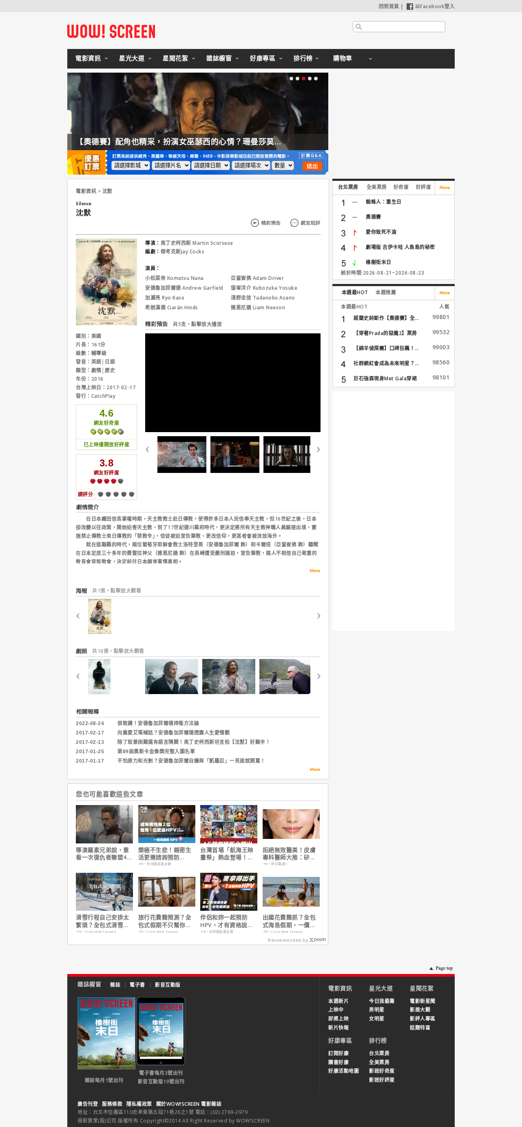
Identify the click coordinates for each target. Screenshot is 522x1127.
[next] (315, 454)
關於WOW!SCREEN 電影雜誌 (189, 1103)
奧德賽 (373, 216)
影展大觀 (420, 1009)
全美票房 (377, 187)
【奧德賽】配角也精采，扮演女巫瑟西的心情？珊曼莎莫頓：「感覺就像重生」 (212, 141)
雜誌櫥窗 (219, 58)
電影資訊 (88, 58)
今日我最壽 (382, 1001)
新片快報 (338, 1027)
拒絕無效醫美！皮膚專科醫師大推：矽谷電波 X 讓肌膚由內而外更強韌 (290, 853)
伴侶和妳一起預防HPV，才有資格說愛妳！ (226, 921)
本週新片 (338, 1001)
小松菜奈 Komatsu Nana (174, 278)
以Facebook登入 (435, 6)
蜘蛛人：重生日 (384, 201)
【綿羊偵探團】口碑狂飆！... (386, 348)
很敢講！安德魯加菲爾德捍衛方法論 (158, 723)
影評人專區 (423, 1018)
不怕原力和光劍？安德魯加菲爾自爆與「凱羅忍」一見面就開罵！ (191, 761)
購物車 (342, 58)
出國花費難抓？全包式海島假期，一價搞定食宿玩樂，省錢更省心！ (289, 921)
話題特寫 (420, 1027)
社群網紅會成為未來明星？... (386, 363)
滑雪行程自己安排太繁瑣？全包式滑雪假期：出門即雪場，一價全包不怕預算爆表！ (102, 921)
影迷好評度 (382, 1079)
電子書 (137, 984)
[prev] (150, 454)
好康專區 (262, 58)
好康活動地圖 (343, 1070)
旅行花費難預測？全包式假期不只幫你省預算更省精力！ (165, 921)
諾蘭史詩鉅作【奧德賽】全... (386, 318)
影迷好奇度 (382, 1070)
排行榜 (303, 58)
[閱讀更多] (312, 571)
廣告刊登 (87, 1103)
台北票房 (348, 187)
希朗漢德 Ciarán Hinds (171, 307)
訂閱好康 (338, 1053)
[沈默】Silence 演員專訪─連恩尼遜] (234, 454)
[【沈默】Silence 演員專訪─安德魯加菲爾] (181, 454)
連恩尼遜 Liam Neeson (258, 307)
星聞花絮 (175, 58)
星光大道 (131, 58)
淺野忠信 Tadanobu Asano (263, 297)
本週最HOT (355, 292)
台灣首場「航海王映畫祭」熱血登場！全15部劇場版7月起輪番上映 (227, 853)
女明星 (377, 1018)
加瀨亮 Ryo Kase (164, 297)
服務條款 (112, 1103)
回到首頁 (389, 6)
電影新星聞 (423, 1001)
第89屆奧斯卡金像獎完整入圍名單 (156, 751)
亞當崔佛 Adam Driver (257, 278)
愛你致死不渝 (381, 232)
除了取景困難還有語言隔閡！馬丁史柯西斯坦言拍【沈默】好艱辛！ (193, 742)
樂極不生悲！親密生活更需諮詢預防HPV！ (165, 853)
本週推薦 (386, 292)
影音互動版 (168, 984)
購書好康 (338, 1062)
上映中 (336, 1009)
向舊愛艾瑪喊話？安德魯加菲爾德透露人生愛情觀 (173, 733)
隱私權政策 (139, 1103)
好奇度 (401, 187)
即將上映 (338, 1018)
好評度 (423, 187)
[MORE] (312, 770)
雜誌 (115, 984)
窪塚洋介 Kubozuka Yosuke (264, 287)
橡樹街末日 (379, 262)
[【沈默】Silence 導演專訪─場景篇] (287, 454)
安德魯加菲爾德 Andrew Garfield (184, 287)
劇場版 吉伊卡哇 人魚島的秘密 (400, 247)
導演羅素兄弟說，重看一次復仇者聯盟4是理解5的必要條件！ (104, 853)
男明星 (377, 1009)
